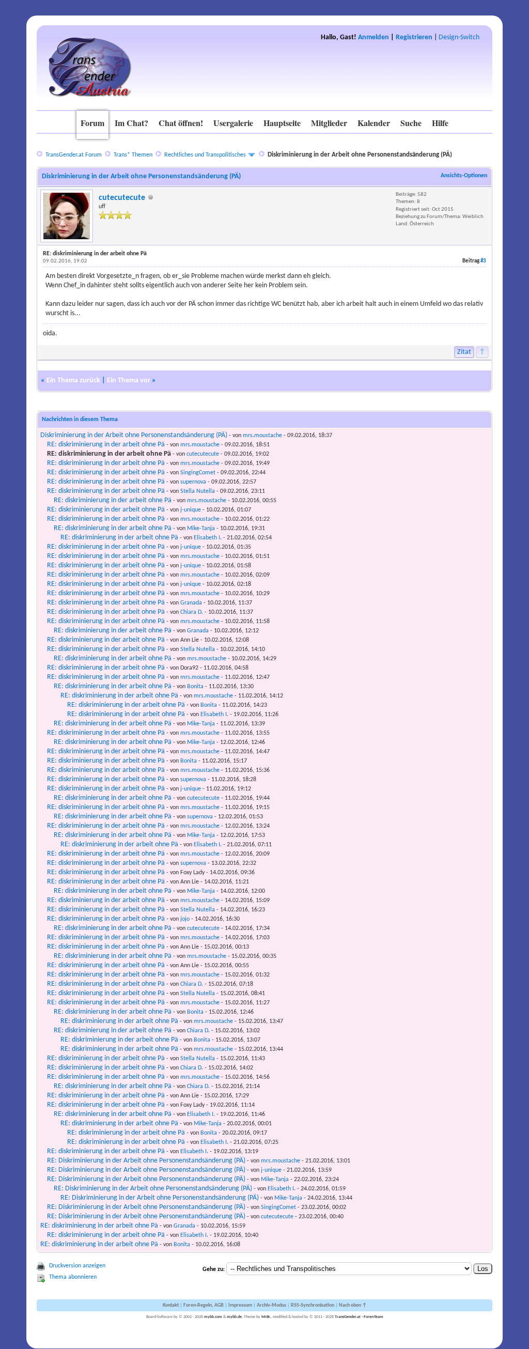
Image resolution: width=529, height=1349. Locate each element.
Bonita (195, 687)
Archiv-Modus (271, 1305)
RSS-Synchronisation (312, 1305)
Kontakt (171, 1305)
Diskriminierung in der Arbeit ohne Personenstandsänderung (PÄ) (133, 435)
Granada (191, 603)
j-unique (190, 510)
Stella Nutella (197, 491)
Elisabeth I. (208, 538)
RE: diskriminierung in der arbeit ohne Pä (106, 444)
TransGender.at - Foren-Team (359, 1317)
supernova (193, 482)
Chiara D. (191, 612)
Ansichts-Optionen (464, 176)
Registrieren (414, 37)
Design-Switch (459, 37)
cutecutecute (122, 198)
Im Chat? (131, 123)
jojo (185, 919)
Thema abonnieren (73, 1277)
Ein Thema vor (128, 380)
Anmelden (373, 37)
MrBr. (266, 1317)
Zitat (464, 352)
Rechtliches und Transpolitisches (205, 155)
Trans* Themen (133, 155)
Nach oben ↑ (353, 1305)
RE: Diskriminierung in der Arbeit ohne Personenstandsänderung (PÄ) (146, 1161)
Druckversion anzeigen (77, 1266)
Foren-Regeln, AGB (203, 1305)
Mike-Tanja (201, 528)
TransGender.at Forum (73, 155)
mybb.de (234, 1317)
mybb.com (213, 1317)
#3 (483, 261)
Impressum (240, 1305)
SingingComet (197, 473)
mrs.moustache (262, 435)
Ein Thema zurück (73, 380)
